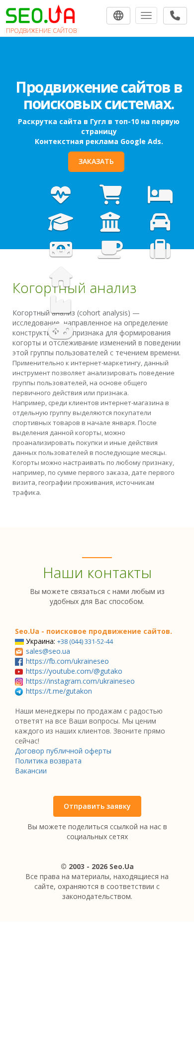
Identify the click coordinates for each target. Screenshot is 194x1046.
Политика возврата (48, 760)
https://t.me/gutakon (59, 691)
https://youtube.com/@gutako (74, 671)
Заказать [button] (96, 177)
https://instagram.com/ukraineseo (80, 681)
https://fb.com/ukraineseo (67, 661)
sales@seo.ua (48, 651)
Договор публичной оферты (63, 750)
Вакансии (31, 770)
